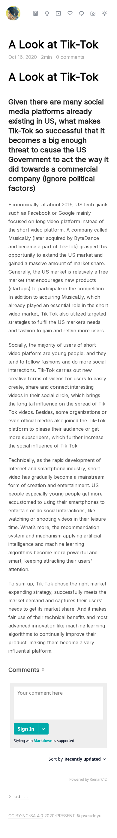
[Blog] (35, 13)
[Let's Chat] (81, 13)
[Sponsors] (70, 13)
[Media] (58, 13)
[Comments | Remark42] (58, 733)
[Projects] (47, 13)
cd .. (21, 796)
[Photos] (93, 13)
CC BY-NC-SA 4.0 (25, 815)
